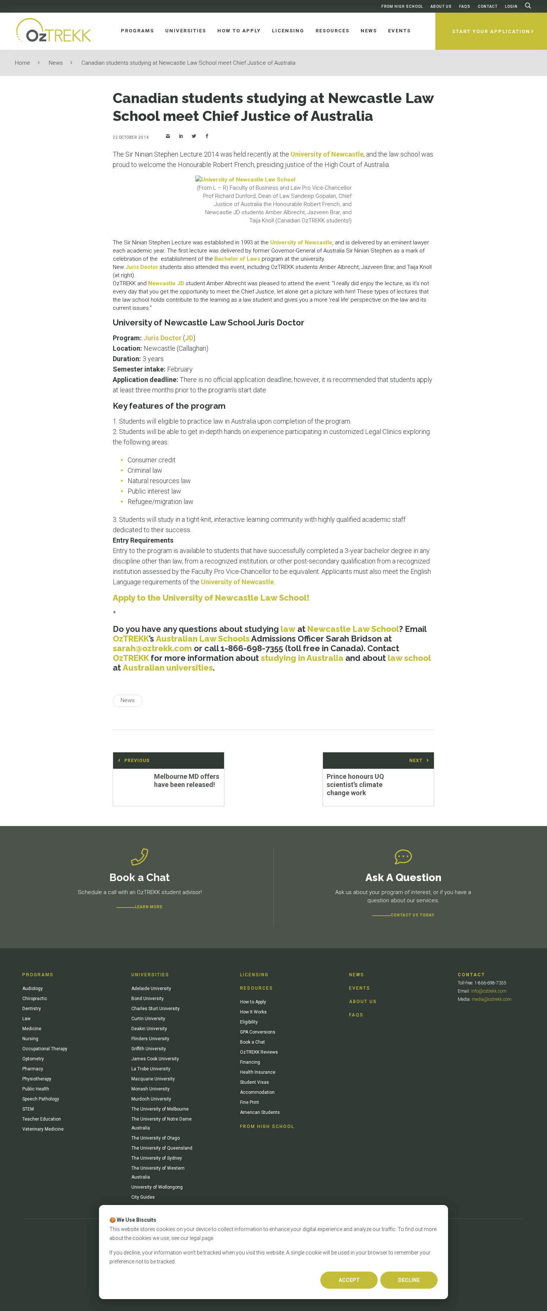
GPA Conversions (257, 1032)
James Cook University (155, 1058)
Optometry (33, 1058)
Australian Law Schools (203, 638)
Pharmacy (32, 1068)
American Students (260, 1112)
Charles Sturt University (155, 1008)
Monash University (150, 1089)
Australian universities (168, 667)
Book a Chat (252, 1042)
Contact (488, 6)
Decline (409, 1280)
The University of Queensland (161, 1148)
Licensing (254, 974)
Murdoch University (151, 1099)
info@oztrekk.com (488, 991)
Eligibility (249, 1022)
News (56, 63)
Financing (250, 1062)
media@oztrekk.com (492, 999)
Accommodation (257, 1092)
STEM (28, 1109)
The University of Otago (155, 1138)
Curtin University (148, 1018)
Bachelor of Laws (237, 259)
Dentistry (31, 1008)
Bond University (147, 998)
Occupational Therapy (44, 1048)
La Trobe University (150, 1068)
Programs (38, 974)
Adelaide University (151, 988)
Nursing (30, 1038)
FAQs (464, 6)
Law (26, 1018)
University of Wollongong (157, 1187)
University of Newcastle (327, 154)
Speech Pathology (40, 1099)
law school (409, 658)
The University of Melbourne (160, 1109)
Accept (349, 1280)
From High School (402, 6)
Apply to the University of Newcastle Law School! (211, 598)
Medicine (31, 1028)
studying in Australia (302, 658)
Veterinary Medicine (43, 1129)
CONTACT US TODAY (412, 915)
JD (189, 338)
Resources (256, 988)
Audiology (32, 988)
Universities (150, 974)
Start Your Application (491, 31)
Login (511, 6)
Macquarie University (153, 1079)
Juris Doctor (141, 267)
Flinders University (150, 1038)
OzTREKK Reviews (259, 1052)
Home (22, 63)
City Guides (143, 1197)
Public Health (35, 1089)
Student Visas (254, 1082)
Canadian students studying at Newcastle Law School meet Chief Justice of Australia (188, 63)
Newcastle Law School (353, 629)
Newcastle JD (166, 283)
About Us (441, 6)
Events (359, 988)
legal (195, 1238)
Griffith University (148, 1048)
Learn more (149, 907)
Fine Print (249, 1102)
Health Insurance (257, 1072)
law (288, 629)
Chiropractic (34, 998)
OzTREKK (131, 638)
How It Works (253, 1012)
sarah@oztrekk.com (152, 648)
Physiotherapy (36, 1079)
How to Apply (253, 1002)
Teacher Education (41, 1119)
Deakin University (149, 1028)
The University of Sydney (156, 1158)
